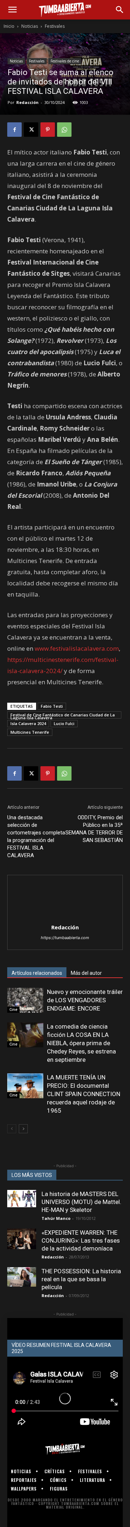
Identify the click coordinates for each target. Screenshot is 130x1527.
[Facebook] (14, 129)
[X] (31, 129)
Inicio (9, 26)
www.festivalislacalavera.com (77, 648)
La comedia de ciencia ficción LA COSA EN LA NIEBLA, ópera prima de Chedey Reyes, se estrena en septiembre (81, 1043)
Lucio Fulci (64, 723)
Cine (13, 1009)
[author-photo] (65, 917)
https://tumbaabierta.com (65, 937)
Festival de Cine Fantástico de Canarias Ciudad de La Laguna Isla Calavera (62, 715)
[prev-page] (11, 1128)
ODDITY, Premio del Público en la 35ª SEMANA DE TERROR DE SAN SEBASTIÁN (94, 828)
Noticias (29, 26)
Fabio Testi (52, 706)
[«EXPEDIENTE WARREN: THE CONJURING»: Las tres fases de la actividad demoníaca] (21, 1239)
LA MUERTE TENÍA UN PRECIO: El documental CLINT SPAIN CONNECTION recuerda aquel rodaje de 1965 (83, 1094)
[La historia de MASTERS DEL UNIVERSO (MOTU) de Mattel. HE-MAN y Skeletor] (21, 1198)
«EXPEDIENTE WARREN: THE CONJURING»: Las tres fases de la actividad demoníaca (81, 1240)
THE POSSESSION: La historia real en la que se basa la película (81, 1279)
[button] (12, 9)
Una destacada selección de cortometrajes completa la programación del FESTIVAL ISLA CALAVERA (36, 836)
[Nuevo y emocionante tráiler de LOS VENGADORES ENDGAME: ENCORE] (25, 1000)
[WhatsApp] (64, 129)
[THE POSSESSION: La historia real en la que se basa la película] (21, 1276)
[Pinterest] (47, 129)
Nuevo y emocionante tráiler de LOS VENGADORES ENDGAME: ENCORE (85, 1000)
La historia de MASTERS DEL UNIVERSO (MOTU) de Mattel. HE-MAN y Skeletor (81, 1201)
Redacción (27, 102)
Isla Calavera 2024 (28, 723)
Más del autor (86, 973)
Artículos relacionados (37, 973)
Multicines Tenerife (29, 732)
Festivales (55, 26)
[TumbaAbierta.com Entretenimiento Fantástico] (65, 1449)
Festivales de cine (65, 61)
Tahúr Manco (56, 1218)
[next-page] (23, 1128)
